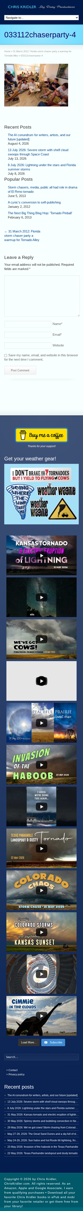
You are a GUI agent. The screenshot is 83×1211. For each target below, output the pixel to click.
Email (57, 334)
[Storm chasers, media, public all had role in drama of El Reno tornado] (4, 186)
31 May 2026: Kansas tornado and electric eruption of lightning (43, 1114)
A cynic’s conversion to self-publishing (34, 202)
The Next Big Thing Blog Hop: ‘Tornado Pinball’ (40, 213)
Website (58, 345)
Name (57, 324)
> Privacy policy (15, 1074)
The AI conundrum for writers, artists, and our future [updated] (42, 1095)
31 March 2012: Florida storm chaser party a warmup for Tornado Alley (22, 235)
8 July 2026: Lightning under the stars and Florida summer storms (45, 1108)
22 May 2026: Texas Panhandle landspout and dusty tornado (42, 1153)
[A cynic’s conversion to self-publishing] (4, 201)
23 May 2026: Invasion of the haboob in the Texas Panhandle (42, 1146)
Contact (13, 1070)
